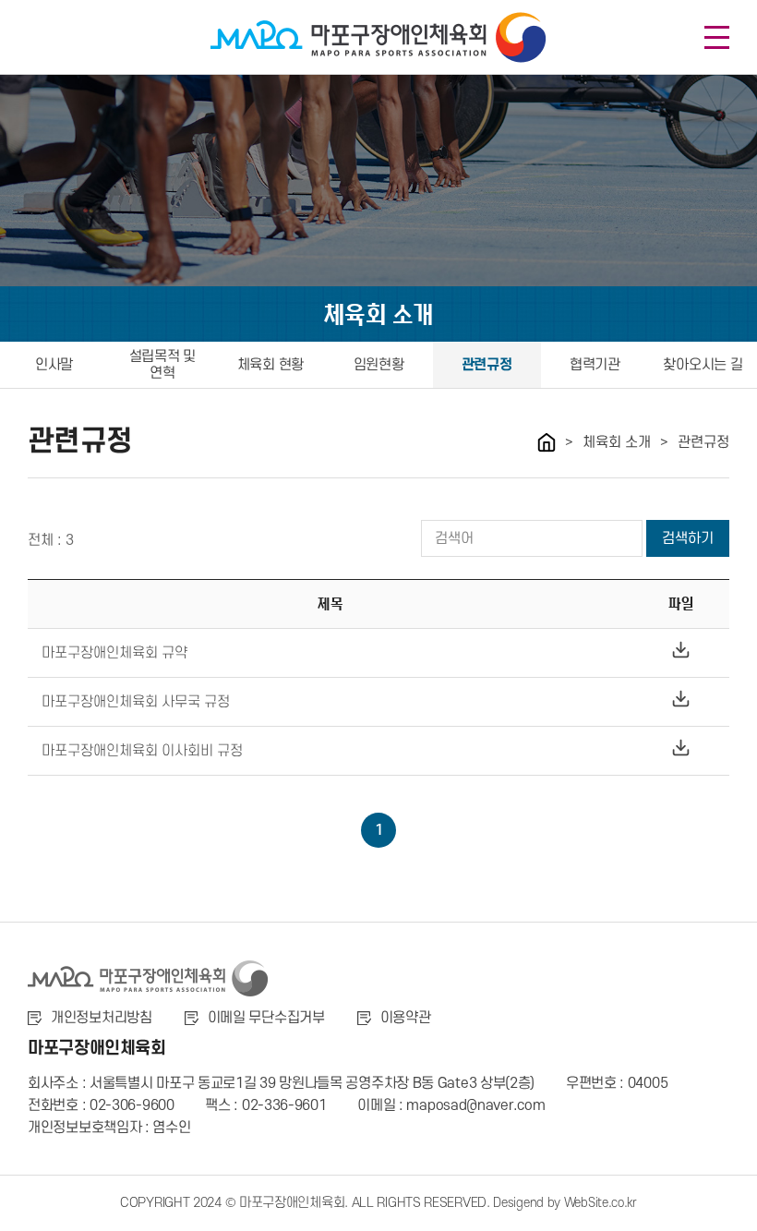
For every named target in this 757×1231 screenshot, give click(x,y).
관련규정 (487, 364)
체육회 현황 (270, 364)
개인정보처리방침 (101, 1017)
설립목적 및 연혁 (162, 364)
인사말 (54, 364)
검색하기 (688, 538)
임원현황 (379, 364)
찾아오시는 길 (702, 364)
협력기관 (595, 364)
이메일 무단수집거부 (266, 1017)
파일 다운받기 (681, 649)
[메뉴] (716, 37)
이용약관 (405, 1017)
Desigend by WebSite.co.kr (565, 1203)
